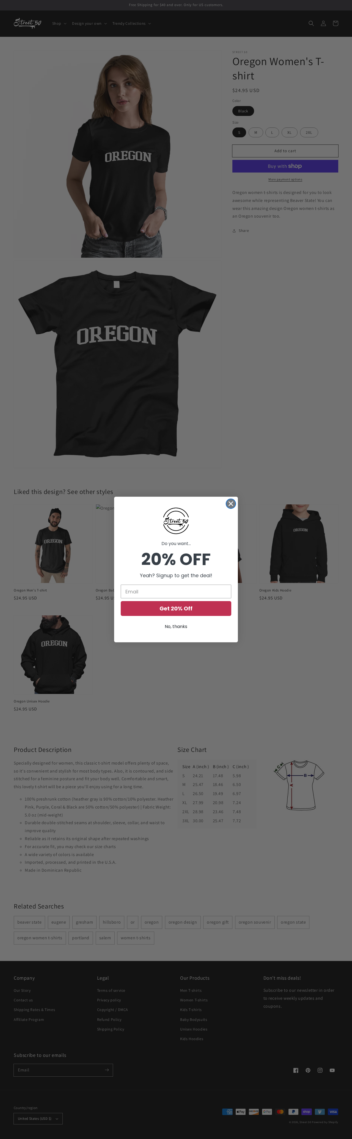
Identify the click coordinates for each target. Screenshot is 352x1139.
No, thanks (176, 626)
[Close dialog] (231, 504)
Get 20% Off (176, 608)
